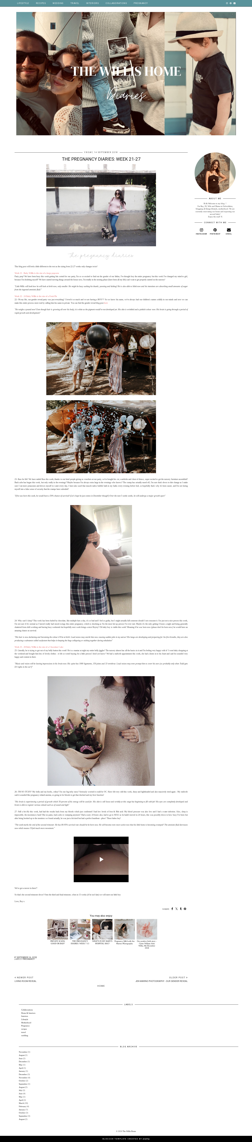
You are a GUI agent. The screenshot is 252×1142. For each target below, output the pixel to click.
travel (23, 1032)
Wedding (58, 3)
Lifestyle (23, 3)
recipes (24, 1029)
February (22, 1106)
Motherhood (26, 1023)
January (22, 1071)
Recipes (41, 3)
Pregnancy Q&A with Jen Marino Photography (125, 942)
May (20, 1065)
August (22, 1055)
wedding (24, 1035)
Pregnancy (141, 3)
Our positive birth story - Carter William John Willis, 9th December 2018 (147, 944)
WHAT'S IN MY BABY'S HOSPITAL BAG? (102, 942)
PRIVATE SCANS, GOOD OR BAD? (57, 942)
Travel (74, 3)
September (23, 1084)
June (20, 1058)
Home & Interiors (28, 1013)
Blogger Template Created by (126, 1139)
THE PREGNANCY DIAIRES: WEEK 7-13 (80, 942)
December (23, 1061)
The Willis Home (129, 1131)
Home (101, 986)
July (20, 1090)
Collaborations (116, 3)
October (22, 1081)
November (23, 1052)
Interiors (92, 3)
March (21, 1103)
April (21, 1068)
